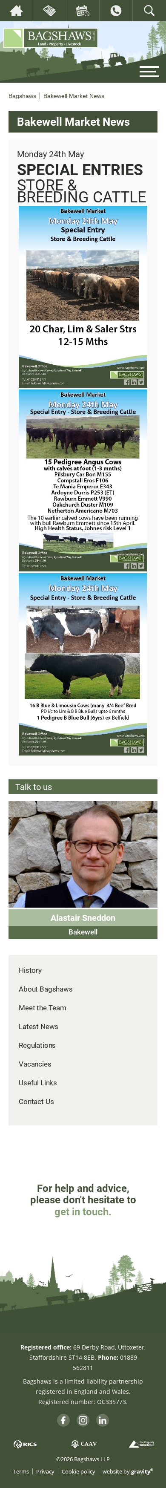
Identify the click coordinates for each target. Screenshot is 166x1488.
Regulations (37, 1045)
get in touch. (83, 1211)
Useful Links (38, 1082)
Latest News (38, 1026)
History (30, 970)
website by (128, 1471)
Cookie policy (78, 1471)
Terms (21, 1471)
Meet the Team (42, 1007)
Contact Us (36, 1101)
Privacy (45, 1471)
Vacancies (35, 1064)
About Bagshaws (46, 989)
